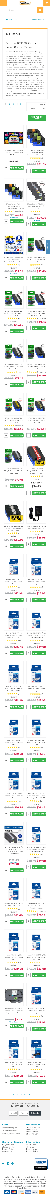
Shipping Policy (8, 1147)
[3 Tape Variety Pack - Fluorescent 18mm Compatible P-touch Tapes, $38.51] (13, 191)
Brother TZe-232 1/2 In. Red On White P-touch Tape (14, 905)
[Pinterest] (12, 1163)
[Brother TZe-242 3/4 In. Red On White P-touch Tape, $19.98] (36, 996)
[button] (25, 19)
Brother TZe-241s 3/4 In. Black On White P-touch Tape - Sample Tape (14, 1011)
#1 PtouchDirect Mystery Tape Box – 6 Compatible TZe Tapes (14, 153)
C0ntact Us (7, 1151)
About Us (30, 1147)
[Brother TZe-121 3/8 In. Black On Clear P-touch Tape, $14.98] (36, 567)
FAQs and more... (9, 1145)
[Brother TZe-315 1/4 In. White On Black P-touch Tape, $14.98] (36, 1049)
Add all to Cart (37, 118)
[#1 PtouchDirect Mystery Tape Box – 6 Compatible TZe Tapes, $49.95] (13, 138)
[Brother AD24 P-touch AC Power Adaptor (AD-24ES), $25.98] (36, 513)
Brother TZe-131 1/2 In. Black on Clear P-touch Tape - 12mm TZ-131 (13, 635)
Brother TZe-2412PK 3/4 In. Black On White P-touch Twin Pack (36, 957)
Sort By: (43, 105)
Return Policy (8, 1149)
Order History (32, 1132)
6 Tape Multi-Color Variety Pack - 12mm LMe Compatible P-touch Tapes (14, 260)
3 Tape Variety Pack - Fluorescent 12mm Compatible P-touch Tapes (36, 153)
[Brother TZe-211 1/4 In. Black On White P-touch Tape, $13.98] (36, 727)
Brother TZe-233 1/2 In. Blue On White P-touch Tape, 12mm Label (36, 906)
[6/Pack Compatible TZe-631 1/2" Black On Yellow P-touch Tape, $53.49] (13, 405)
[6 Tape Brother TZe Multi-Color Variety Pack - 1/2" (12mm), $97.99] (36, 191)
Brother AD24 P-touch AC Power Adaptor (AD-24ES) (36, 527)
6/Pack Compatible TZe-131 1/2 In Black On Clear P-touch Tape (36, 260)
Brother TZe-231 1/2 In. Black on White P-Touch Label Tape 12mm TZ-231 (36, 796)
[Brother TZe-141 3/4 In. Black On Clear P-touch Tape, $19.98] (36, 674)
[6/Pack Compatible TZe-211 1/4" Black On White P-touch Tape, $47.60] (13, 298)
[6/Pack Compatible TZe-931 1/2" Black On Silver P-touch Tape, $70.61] (13, 456)
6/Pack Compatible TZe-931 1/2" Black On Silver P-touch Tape (13, 471)
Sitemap (8, 1179)
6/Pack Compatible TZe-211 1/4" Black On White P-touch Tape (13, 313)
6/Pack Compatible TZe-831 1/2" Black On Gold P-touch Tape (36, 420)
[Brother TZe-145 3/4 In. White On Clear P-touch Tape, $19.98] (13, 727)
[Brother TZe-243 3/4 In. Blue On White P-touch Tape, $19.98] (13, 1049)
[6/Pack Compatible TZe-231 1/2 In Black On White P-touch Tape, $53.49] (13, 352)
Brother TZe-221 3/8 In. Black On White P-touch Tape (14, 796)
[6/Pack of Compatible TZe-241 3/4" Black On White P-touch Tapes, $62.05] (13, 513)
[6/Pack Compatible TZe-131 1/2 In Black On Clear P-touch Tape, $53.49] (36, 245)
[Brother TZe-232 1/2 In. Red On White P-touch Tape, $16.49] (13, 891)
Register (37, 1127)
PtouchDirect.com (25, 1188)
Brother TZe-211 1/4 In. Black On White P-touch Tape (36, 742)
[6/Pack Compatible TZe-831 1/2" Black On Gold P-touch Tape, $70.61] (36, 405)
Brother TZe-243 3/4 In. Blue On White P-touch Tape (13, 1064)
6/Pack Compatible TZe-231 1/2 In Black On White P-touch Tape (13, 367)
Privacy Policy (32, 1151)
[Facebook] (8, 1163)
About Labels (31, 1145)
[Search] (40, 10)
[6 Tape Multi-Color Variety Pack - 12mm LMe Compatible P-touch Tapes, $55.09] (13, 245)
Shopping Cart (32, 1134)
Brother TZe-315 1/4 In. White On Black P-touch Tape (36, 1064)
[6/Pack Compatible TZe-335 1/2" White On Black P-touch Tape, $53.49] (36, 352)
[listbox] (38, 109)
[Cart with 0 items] (46, 3)
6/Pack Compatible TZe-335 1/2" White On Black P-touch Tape (36, 367)
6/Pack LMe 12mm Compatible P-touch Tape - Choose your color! (36, 471)
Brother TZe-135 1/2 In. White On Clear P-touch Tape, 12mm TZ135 (14, 689)
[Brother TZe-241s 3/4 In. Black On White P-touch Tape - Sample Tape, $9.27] (13, 996)
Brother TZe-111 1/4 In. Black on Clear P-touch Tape (13, 582)
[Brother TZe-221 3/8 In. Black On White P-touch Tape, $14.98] (13, 781)
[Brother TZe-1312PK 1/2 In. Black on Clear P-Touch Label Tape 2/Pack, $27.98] (36, 620)
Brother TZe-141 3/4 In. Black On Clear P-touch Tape (36, 689)
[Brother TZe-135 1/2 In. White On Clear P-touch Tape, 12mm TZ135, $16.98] (13, 674)
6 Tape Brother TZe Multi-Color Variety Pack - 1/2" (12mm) (36, 206)
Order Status (31, 1129)
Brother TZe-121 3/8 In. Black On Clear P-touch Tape (36, 582)
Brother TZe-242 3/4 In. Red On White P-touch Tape (36, 1011)
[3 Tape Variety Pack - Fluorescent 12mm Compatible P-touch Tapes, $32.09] (36, 138)
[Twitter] (3, 1163)
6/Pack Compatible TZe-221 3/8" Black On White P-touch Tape (36, 313)
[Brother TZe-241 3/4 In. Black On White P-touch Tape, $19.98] (13, 942)
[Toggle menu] (3, 3)
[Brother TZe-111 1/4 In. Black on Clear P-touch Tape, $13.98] (13, 567)
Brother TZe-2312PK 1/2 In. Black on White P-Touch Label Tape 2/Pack (36, 849)
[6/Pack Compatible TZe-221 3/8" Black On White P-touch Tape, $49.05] (36, 298)
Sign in (29, 1127)
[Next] (9, 107)
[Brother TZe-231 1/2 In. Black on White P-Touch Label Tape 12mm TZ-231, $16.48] (36, 781)
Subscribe (35, 1113)
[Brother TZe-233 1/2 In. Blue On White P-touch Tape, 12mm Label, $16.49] (36, 891)
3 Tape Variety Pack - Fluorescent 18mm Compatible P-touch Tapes (14, 206)
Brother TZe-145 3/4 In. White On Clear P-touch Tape (14, 742)
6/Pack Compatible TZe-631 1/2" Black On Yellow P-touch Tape (14, 420)
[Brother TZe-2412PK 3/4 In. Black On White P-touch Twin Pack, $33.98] (36, 942)
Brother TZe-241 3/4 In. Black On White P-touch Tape (14, 957)
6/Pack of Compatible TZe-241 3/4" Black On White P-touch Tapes (13, 528)
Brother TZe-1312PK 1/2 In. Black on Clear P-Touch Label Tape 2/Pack (36, 635)
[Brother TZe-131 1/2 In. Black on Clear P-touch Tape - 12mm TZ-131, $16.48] (13, 620)
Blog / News (31, 1149)
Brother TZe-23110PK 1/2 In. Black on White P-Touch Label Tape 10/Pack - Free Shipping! (13, 850)
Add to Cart (16, 168)
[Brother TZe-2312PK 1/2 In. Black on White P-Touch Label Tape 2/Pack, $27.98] (36, 834)
